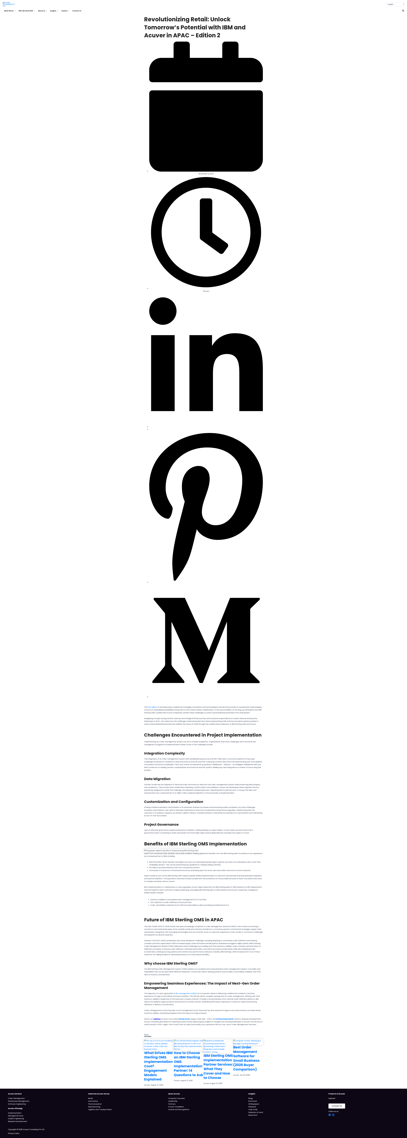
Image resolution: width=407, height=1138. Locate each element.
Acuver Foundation (176, 1107)
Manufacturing (94, 1107)
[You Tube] (333, 1115)
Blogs (250, 1098)
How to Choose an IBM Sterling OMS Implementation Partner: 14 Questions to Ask (188, 1063)
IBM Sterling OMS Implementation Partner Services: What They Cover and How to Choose (218, 1066)
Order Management (16, 1098)
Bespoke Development (17, 1121)
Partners (172, 1104)
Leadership (172, 1101)
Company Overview (176, 1098)
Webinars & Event (255, 1112)
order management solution (185, 993)
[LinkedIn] (329, 1115)
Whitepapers (253, 1104)
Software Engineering (17, 1104)
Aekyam (331, 1098)
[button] (15, 10)
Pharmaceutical (94, 1104)
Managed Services (15, 1116)
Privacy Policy (13, 1133)
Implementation (15, 1113)
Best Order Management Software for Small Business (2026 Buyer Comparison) (246, 1058)
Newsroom (252, 1115)
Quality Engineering (16, 1118)
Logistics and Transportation (100, 1109)
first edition (152, 707)
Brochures (252, 1101)
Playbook (252, 1107)
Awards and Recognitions (178, 1109)
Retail (90, 1098)
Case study (253, 1109)
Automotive (93, 1101)
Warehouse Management (18, 1101)
